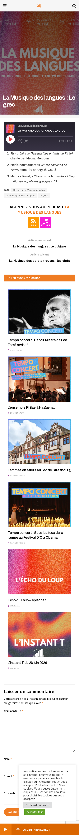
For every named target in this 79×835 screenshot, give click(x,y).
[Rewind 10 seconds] (20, 141)
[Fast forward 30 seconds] (26, 141)
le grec (44, 195)
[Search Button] (74, 5)
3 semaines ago (17, 543)
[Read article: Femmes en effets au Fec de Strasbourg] (39, 441)
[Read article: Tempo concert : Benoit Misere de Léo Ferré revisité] (39, 311)
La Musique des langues (20, 195)
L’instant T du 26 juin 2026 (27, 663)
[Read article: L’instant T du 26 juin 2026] (39, 634)
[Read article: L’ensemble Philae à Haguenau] (39, 379)
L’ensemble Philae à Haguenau (31, 407)
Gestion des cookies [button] (37, 805)
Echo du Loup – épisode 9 (27, 600)
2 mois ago (14, 606)
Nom (8, 759)
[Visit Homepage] (39, 6)
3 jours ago (15, 350)
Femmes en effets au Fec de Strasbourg (39, 470)
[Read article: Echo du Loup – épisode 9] (39, 571)
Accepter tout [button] (35, 812)
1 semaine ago (16, 413)
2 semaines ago (17, 475)
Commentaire (14, 711)
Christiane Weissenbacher (29, 189)
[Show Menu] (5, 5)
